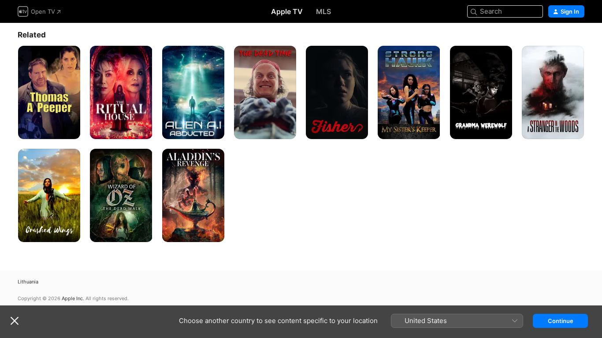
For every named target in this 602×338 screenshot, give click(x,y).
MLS (323, 11)
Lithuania (28, 281)
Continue (560, 320)
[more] (70, 129)
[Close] (15, 321)
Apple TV (287, 11)
